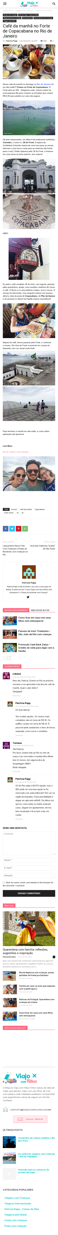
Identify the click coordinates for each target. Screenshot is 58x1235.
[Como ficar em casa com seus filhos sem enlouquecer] (10, 620)
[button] (54, 4)
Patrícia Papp (11, 41)
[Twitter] (29, 597)
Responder (16, 695)
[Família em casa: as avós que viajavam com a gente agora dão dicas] (10, 989)
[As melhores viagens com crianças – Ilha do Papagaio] (9, 1158)
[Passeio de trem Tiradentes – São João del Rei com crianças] (10, 634)
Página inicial (8, 10)
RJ (22, 513)
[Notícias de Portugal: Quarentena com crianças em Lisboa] (10, 1002)
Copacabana (39, 509)
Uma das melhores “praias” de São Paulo (42, 547)
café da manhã (26, 509)
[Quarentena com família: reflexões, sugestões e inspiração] (29, 928)
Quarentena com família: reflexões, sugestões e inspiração (25, 951)
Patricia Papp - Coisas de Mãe (28, 15)
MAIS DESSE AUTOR (40, 610)
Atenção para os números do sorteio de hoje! (33, 1171)
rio (18, 513)
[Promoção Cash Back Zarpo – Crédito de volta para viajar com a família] (10, 647)
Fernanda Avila (9, 957)
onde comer (9, 513)
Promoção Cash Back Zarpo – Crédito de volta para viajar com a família (36, 647)
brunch (14, 509)
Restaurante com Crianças (12, 18)
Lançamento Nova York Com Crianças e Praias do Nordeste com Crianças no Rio (15, 550)
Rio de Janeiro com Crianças (43, 18)
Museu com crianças (44, 10)
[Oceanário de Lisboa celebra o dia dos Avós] (9, 1142)
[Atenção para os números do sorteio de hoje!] (9, 1174)
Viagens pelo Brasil (10, 21)
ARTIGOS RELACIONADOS (16, 610)
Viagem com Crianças (24, 10)
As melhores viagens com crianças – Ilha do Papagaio (36, 1155)
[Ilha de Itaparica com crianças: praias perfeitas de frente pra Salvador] (9, 976)
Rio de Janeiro (27, 18)
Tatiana (17, 743)
